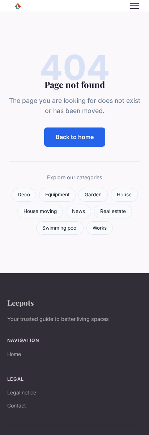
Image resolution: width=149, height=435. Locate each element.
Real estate (113, 211)
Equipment (57, 194)
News (78, 211)
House (124, 194)
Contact (16, 405)
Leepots (20, 302)
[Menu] (134, 6)
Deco (24, 194)
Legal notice (21, 392)
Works (100, 228)
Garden (93, 194)
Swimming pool (59, 228)
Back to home (75, 137)
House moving (40, 211)
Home (14, 354)
